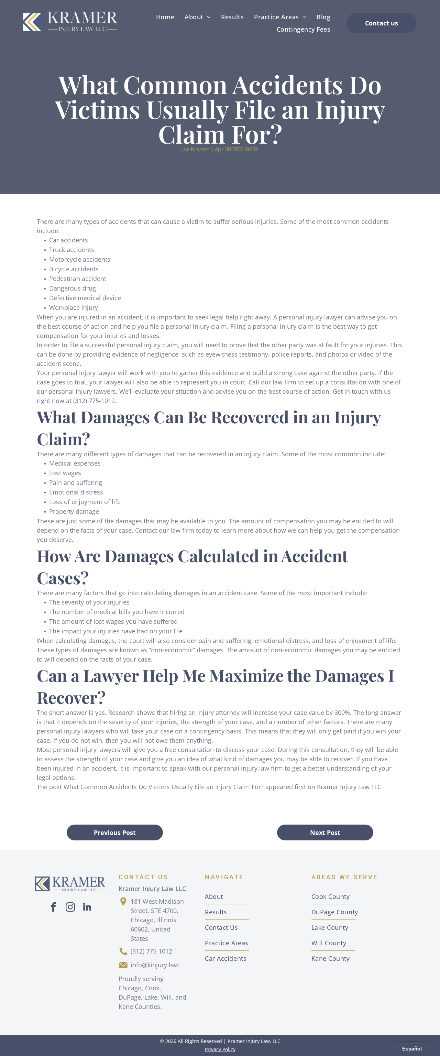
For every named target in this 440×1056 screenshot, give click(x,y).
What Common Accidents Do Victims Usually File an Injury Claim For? (164, 787)
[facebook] (53, 908)
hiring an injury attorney (205, 712)
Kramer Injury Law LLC (349, 787)
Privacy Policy (220, 1049)
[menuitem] (165, 17)
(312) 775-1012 (151, 951)
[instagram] (70, 908)
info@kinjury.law (155, 965)
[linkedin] (87, 908)
